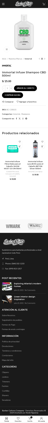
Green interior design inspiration (24, 298)
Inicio (4, 59)
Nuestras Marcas (16, 59)
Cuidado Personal (12, 172)
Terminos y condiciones (12, 351)
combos (5, 377)
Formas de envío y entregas (13, 329)
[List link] (24, 263)
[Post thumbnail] (7, 286)
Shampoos (25, 114)
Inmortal (28, 59)
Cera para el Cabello (12, 174)
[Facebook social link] (16, 118)
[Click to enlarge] (6, 49)
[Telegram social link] (26, 118)
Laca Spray (38, 172)
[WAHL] (35, 226)
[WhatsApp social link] (23, 118)
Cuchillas (5, 391)
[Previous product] (39, 59)
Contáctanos (7, 355)
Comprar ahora (12, 95)
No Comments (30, 290)
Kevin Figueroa (32, 413)
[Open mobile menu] (3, 4)
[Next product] (44, 59)
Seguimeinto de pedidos (12, 320)
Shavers (5, 395)
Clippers (5, 372)
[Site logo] (24, 4)
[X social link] (19, 118)
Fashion (5, 386)
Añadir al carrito (25, 88)
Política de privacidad (10, 341)
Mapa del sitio (7, 360)
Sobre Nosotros (8, 315)
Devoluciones (7, 346)
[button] (19, 146)
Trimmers (6, 381)
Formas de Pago (8, 325)
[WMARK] (13, 226)
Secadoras (6, 400)
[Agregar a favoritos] (19, 141)
